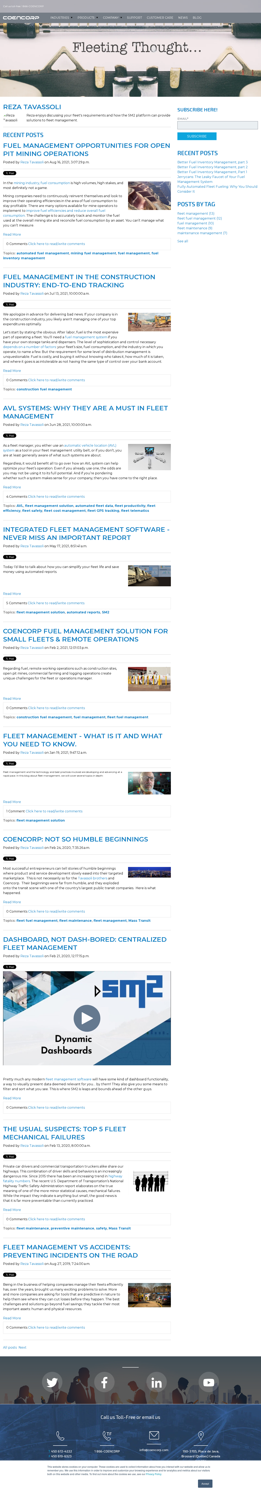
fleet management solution (49, 506)
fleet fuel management (127, 717)
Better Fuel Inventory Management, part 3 (212, 162)
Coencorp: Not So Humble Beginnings (75, 839)
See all (182, 241)
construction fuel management (44, 389)
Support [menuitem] (134, 18)
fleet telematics (135, 511)
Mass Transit (139, 921)
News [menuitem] (183, 18)
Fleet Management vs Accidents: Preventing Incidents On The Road (70, 1251)
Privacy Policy (153, 1474)
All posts (10, 1347)
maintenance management (202, 233)
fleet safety (32, 511)
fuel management (134, 253)
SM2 (105, 612)
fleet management (110, 921)
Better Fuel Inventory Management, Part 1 (212, 172)
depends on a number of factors (29, 347)
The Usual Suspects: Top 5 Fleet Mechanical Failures (64, 1133)
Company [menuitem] (111, 18)
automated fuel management (43, 253)
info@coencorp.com (153, 1450)
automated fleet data (94, 506)
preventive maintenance (72, 1228)
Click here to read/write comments (56, 244)
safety (101, 1228)
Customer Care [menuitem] (160, 18)
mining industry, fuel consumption (42, 183)
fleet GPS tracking (103, 511)
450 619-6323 (60, 1456)
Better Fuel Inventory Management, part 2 (212, 167)
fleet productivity (130, 506)
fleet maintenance (75, 921)
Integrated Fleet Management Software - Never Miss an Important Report (86, 533)
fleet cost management (65, 511)
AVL (20, 506)
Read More (12, 234)
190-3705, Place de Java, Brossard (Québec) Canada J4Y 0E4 (200, 1456)
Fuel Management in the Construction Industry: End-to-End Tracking (79, 281)
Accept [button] (205, 1483)
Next (23, 1347)
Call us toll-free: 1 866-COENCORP (23, 6)
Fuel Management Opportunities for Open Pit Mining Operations (86, 150)
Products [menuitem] (86, 18)
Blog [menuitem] (197, 18)
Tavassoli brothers (92, 878)
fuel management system (86, 337)
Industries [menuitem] (59, 18)
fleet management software (69, 1079)
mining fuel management (93, 253)
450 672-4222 (60, 1451)
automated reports (83, 612)
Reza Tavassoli (32, 162)
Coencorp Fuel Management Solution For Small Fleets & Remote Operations (85, 635)
